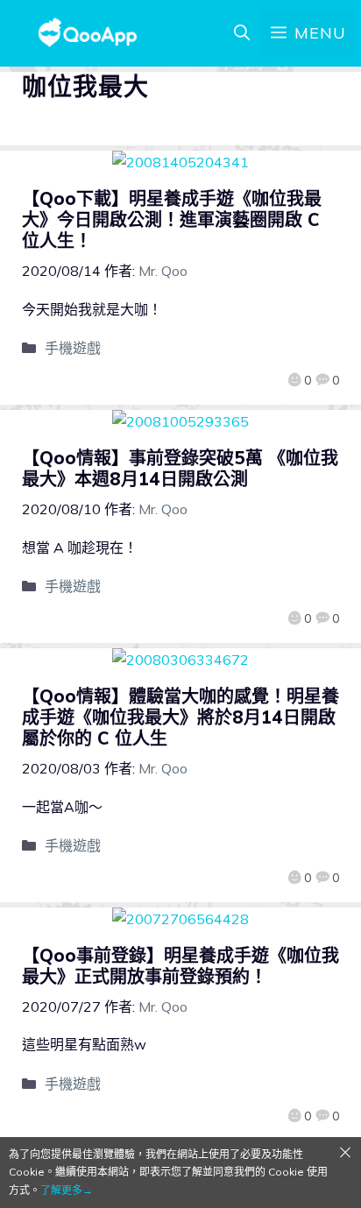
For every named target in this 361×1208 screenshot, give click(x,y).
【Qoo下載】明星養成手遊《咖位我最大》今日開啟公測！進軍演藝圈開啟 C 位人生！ (172, 219)
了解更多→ (66, 1190)
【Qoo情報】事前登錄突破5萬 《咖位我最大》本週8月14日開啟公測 (180, 468)
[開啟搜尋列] (241, 33)
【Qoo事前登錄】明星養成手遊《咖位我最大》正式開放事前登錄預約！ (180, 965)
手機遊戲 (73, 348)
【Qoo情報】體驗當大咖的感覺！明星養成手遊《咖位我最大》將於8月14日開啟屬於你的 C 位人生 (180, 717)
